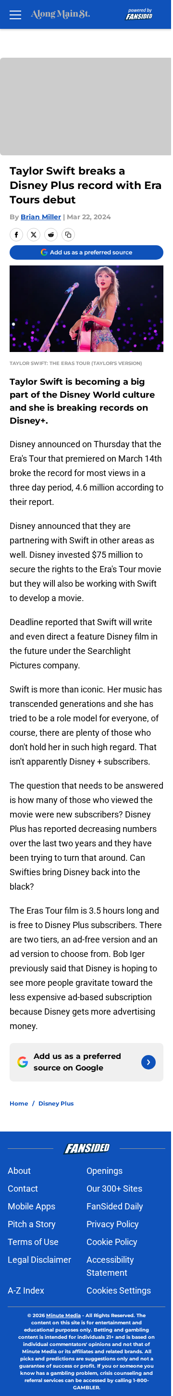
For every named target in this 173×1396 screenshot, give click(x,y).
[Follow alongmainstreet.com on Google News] (148, 1062)
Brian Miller (41, 217)
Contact (23, 1188)
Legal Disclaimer (39, 1260)
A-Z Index (26, 1290)
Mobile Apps (31, 1206)
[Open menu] (15, 14)
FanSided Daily (114, 1206)
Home (19, 1103)
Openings (104, 1171)
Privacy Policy (112, 1224)
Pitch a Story (32, 1224)
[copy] (68, 234)
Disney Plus (56, 1103)
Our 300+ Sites (114, 1188)
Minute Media (63, 1315)
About (19, 1171)
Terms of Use (33, 1242)
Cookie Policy (111, 1242)
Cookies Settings (118, 1290)
